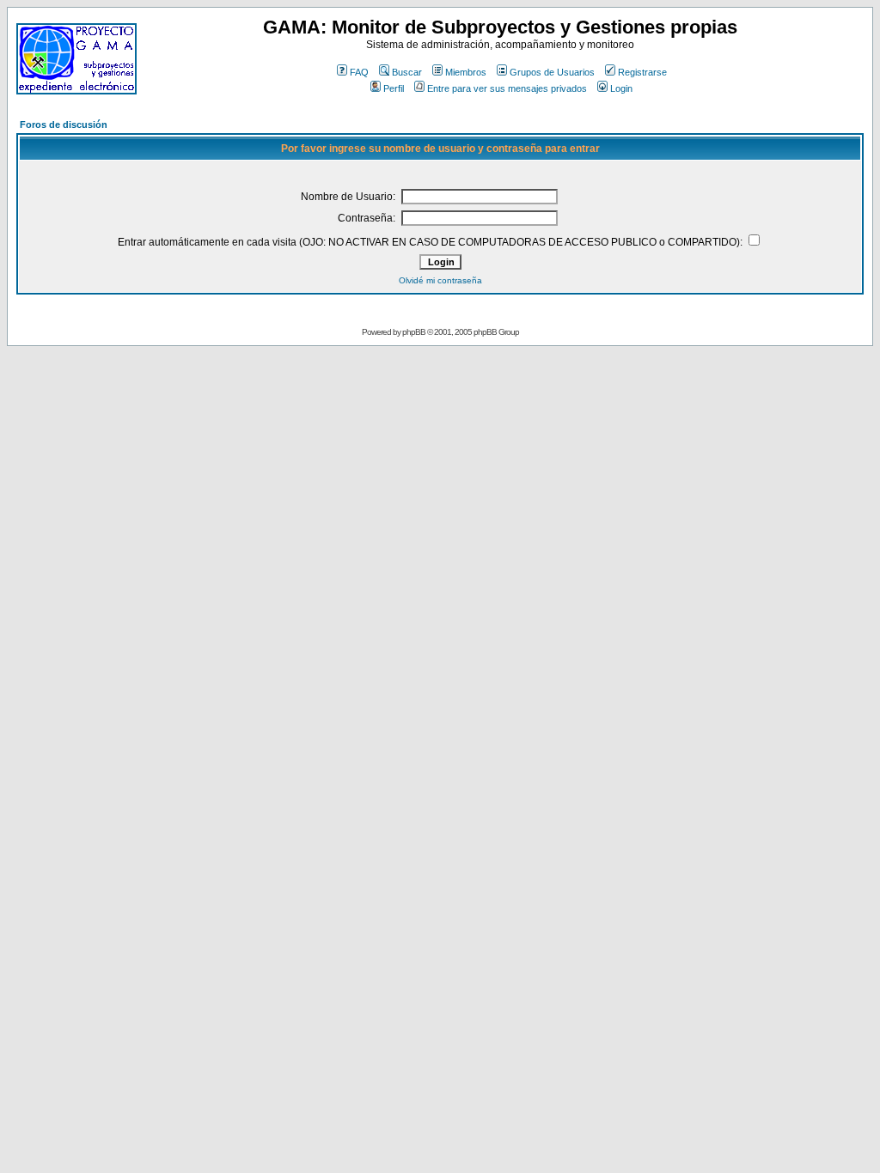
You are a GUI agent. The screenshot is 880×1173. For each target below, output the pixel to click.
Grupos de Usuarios (552, 72)
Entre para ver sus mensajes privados (507, 88)
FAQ (359, 72)
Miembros (465, 72)
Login (621, 88)
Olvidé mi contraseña (440, 280)
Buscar (407, 72)
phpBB (413, 332)
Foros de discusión (63, 124)
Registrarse (642, 72)
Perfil (393, 88)
